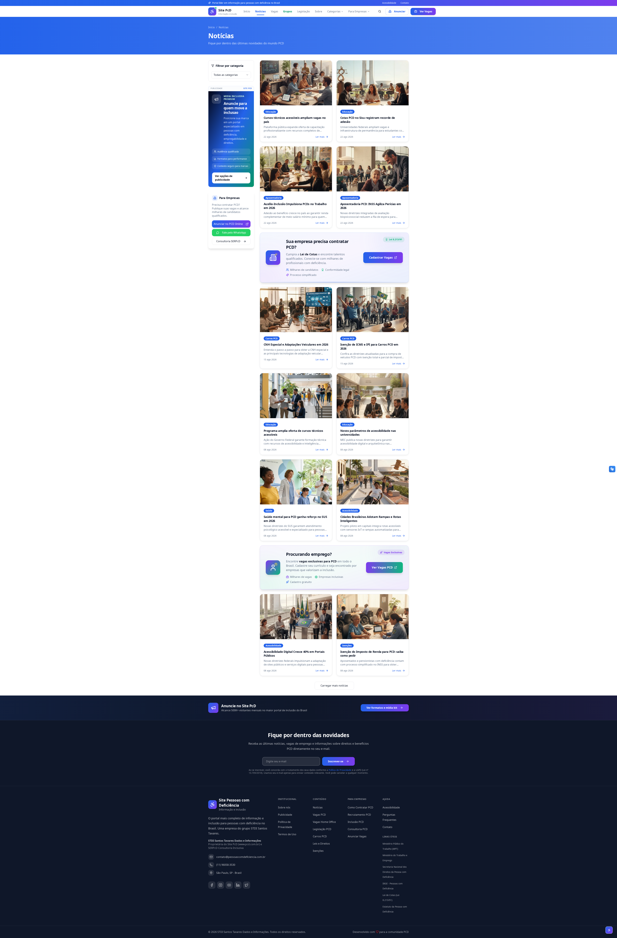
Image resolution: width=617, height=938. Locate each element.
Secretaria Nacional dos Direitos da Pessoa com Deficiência (395, 871)
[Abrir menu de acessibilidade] (609, 930)
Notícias (260, 11)
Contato (405, 2)
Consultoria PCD (358, 829)
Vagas (274, 11)
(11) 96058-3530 (225, 865)
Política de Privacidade (340, 770)
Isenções (318, 851)
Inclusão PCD (356, 822)
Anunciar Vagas (357, 836)
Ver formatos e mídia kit (382, 707)
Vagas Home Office (324, 822)
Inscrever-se (335, 761)
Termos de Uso (287, 834)
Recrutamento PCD (359, 814)
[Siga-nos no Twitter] (246, 885)
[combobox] (231, 75)
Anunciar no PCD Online (228, 224)
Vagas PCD (319, 814)
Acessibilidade (389, 2)
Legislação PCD (322, 829)
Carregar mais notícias (334, 685)
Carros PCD (320, 836)
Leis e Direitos (321, 843)
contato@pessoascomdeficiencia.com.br (240, 857)
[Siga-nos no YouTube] (229, 885)
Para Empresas (357, 11)
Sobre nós (284, 807)
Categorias (333, 11)
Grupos (287, 11)
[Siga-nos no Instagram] (220, 885)
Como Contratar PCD (360, 807)
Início (247, 11)
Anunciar (399, 11)
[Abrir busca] (379, 11)
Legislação (303, 11)
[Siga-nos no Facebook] (211, 885)
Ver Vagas (426, 11)
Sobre (318, 11)
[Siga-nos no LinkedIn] (237, 885)
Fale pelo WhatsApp (234, 232)
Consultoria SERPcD (228, 241)
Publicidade (285, 814)
